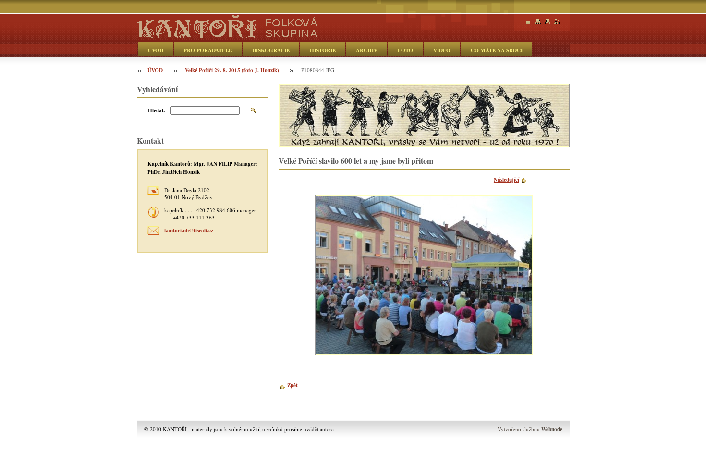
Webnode (551, 429)
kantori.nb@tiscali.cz (188, 230)
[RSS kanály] (557, 21)
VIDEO (441, 50)
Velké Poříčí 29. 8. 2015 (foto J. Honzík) (232, 70)
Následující (506, 179)
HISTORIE (323, 50)
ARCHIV (366, 50)
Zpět (292, 385)
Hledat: (157, 110)
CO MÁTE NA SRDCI (497, 50)
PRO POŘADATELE (207, 50)
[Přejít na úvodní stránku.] (227, 34)
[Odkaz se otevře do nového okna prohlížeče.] (424, 275)
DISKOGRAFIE (271, 50)
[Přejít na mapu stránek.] (538, 21)
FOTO (405, 50)
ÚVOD (155, 50)
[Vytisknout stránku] (547, 21)
